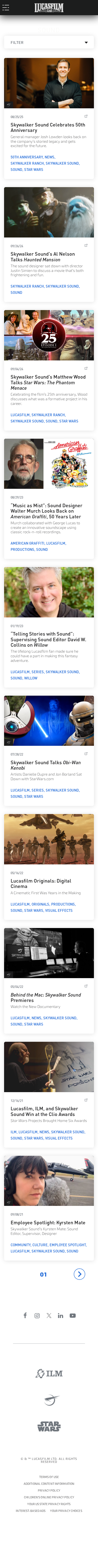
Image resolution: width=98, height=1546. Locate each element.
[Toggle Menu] (7, 7)
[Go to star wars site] (49, 1426)
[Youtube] (72, 1315)
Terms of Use (49, 1477)
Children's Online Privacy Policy (49, 1497)
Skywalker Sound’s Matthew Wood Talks (48, 381)
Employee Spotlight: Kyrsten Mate (48, 1222)
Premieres (46, 997)
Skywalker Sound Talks (46, 764)
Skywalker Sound (62, 163)
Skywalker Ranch (27, 163)
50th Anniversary (27, 157)
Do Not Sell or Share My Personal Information (66, 1510)
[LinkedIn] (60, 1315)
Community (20, 1244)
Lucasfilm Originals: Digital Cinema (41, 883)
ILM (14, 1131)
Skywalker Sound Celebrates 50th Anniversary (48, 127)
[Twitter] (49, 1316)
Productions (22, 549)
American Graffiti (27, 543)
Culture (40, 1244)
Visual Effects (59, 910)
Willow (30, 678)
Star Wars (33, 169)
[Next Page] (79, 1274)
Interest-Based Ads (30, 1511)
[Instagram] (37, 1315)
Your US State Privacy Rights (49, 1504)
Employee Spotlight (68, 1244)
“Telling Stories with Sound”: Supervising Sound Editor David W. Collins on (48, 638)
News (49, 157)
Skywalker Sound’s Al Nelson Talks (43, 256)
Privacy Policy (49, 1490)
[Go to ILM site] (49, 1373)
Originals (40, 904)
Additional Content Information (49, 1484)
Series (38, 671)
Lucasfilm (20, 414)
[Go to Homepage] (49, 6)
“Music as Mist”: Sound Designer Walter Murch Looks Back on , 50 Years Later (46, 510)
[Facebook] (25, 1315)
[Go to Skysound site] (49, 1400)
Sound (16, 169)
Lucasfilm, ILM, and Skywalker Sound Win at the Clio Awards (44, 1110)
